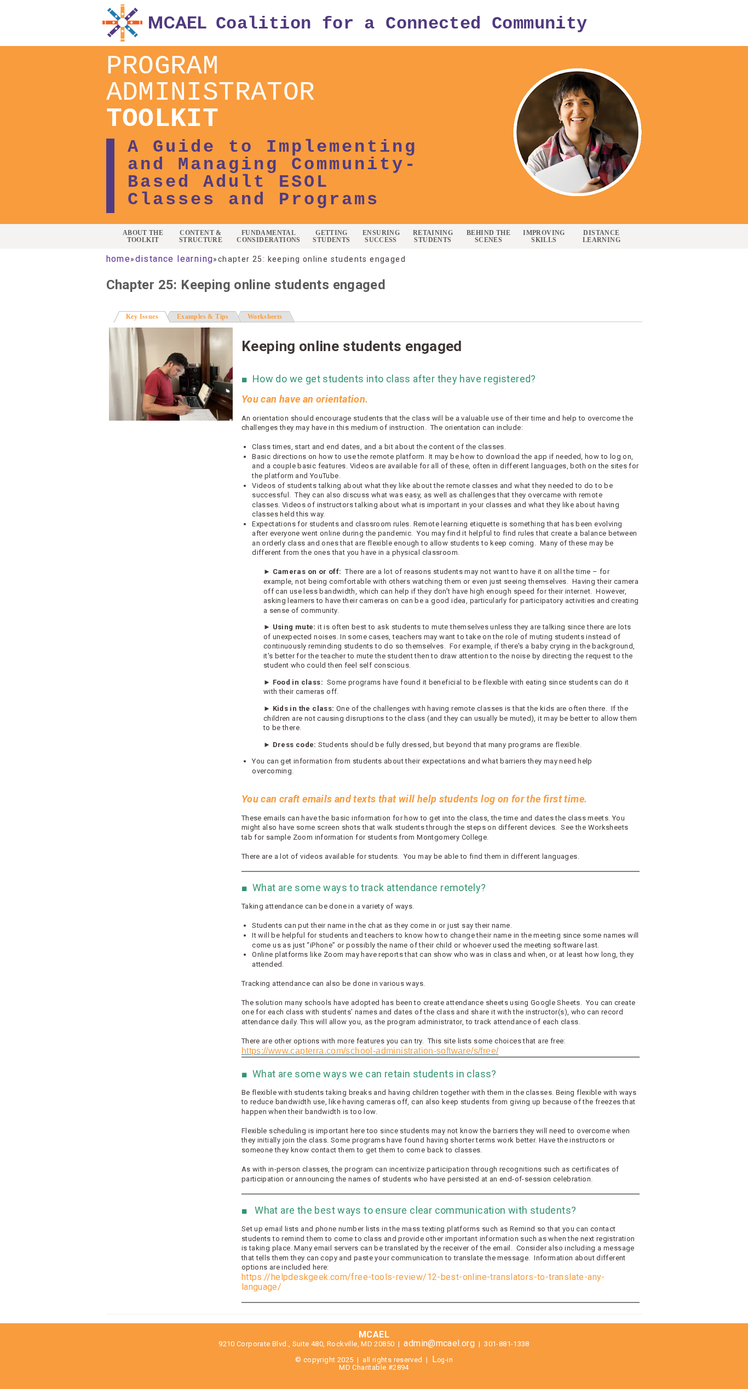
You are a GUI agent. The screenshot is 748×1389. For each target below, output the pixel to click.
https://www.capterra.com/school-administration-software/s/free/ (370, 1050)
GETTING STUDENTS (331, 236)
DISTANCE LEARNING (601, 236)
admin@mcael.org (439, 1343)
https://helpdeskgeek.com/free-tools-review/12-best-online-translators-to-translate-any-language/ (423, 1282)
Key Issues (148, 316)
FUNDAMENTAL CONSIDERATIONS (268, 236)
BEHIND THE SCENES (488, 236)
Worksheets (265, 316)
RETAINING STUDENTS (433, 236)
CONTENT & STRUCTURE (201, 236)
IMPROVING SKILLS (544, 236)
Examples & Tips (203, 316)
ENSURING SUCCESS (381, 236)
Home (118, 259)
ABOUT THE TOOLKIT (143, 236)
